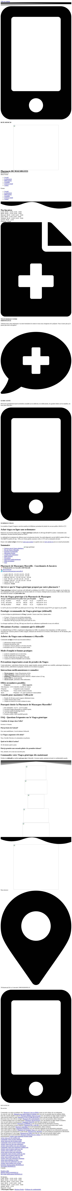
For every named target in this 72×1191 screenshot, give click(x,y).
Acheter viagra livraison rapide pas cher (12, 1149)
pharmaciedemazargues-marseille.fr (13, 571)
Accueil (6, 177)
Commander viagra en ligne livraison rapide (13, 1142)
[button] (36, 174)
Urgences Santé (8, 184)
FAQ (5, 562)
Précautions (7, 558)
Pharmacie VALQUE (28, 1122)
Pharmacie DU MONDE (35, 1131)
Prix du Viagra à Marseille (11, 550)
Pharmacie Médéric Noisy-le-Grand (30, 1115)
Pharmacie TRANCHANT (32, 1120)
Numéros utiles (5, 1171)
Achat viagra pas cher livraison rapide (11, 1141)
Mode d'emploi (8, 556)
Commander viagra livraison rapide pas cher (13, 1153)
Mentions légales (19, 1189)
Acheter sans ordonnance (11, 554)
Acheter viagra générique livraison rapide (20, 1136)
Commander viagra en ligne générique (11, 1139)
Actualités (7, 182)
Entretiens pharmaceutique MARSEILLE (12, 1165)
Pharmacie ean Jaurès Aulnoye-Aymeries (25, 1114)
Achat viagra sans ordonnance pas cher (11, 1161)
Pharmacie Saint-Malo (21, 1127)
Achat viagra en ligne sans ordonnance (11, 1152)
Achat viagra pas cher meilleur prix (10, 1138)
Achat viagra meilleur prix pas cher (10, 1157)
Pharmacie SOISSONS (22, 1128)
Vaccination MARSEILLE (8, 1166)
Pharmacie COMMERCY (24, 1123)
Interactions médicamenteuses (12, 559)
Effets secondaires (9, 561)
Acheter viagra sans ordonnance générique (12, 1158)
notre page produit (28, 542)
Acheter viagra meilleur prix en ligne (11, 1150)
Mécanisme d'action (9, 553)
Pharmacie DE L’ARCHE (31, 1125)
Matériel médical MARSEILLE (9, 1172)
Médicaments (8, 180)
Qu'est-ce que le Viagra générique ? (14, 548)
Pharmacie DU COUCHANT (31, 1119)
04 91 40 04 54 (49, 542)
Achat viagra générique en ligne (9, 1160)
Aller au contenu (5, 1)
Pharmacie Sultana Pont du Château (30, 1134)
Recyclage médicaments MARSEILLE (11, 1174)
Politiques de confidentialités (33, 1189)
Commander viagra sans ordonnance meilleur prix (14, 1147)
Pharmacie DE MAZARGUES (14, 171)
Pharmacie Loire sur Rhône (31, 1112)
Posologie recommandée (11, 551)
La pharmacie (8, 179)
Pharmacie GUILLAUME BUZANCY (29, 1117)
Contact (6, 185)
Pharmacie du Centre (26, 1133)
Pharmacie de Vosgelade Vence (26, 1130)
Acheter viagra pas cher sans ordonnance (12, 1144)
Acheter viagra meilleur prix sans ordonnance (13, 1146)
